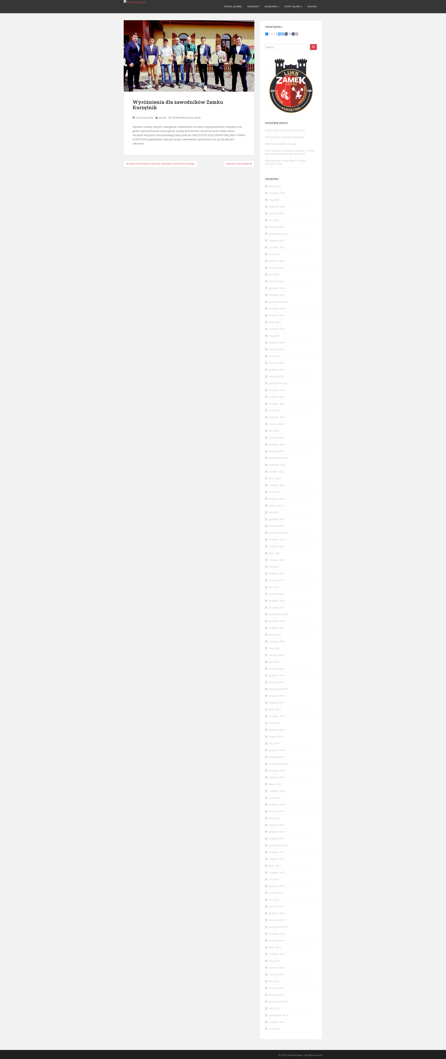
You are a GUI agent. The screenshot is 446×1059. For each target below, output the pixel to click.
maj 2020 (274, 648)
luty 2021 (274, 587)
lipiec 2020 (275, 634)
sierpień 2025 (276, 240)
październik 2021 (278, 532)
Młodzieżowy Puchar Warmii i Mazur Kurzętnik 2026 (285, 162)
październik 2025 (278, 233)
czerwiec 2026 (277, 193)
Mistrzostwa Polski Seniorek (281, 143)
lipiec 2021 (275, 553)
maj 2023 (274, 410)
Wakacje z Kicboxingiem (238, 163)
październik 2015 (278, 1001)
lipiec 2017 (275, 865)
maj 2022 (274, 492)
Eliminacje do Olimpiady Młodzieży (284, 137)
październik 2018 (278, 763)
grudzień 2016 (277, 913)
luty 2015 (274, 1008)
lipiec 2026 (275, 186)
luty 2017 (274, 899)
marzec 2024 (276, 349)
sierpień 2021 (276, 546)
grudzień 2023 (277, 369)
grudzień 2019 (277, 675)
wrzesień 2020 (277, 621)
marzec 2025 (276, 267)
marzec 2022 (276, 505)
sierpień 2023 (276, 396)
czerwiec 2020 (277, 641)
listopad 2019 (276, 682)
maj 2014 (274, 1028)
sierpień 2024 (276, 315)
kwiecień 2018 (277, 804)
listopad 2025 (276, 227)
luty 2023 (274, 430)
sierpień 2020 (276, 628)
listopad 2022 (276, 451)
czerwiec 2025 (277, 247)
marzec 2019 (276, 736)
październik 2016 (278, 926)
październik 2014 (278, 1015)
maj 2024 (274, 335)
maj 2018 (274, 797)
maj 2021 (274, 566)
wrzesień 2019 (277, 695)
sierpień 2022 (276, 471)
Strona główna (233, 6)
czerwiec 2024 (277, 329)
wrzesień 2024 (277, 308)
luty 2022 (274, 512)
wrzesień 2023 (277, 390)
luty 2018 (274, 818)
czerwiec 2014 (277, 1022)
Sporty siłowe (292, 6)
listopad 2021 (276, 526)
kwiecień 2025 (277, 261)
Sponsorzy (253, 6)
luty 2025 (274, 274)
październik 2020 (278, 614)
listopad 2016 (276, 920)
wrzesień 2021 (277, 539)
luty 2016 (274, 981)
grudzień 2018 (277, 750)
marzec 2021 (276, 580)
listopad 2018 (276, 757)
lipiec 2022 (275, 478)
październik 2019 (278, 689)
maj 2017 (274, 879)
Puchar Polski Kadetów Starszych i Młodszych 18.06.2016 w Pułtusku (161, 163)
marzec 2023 (276, 424)
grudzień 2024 (277, 288)
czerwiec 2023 (277, 403)
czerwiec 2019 (277, 716)
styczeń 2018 (276, 825)
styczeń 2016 (276, 988)
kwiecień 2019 (277, 729)
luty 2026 (274, 220)
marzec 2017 (276, 893)
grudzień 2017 (277, 831)
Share (272, 34)
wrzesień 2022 (277, 464)
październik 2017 (278, 845)
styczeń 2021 (276, 594)
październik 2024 (278, 301)
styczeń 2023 (276, 437)
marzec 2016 (276, 974)
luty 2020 (274, 661)
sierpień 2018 (276, 777)
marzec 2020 (276, 655)
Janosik (162, 117)
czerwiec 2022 (277, 485)
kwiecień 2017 (277, 886)
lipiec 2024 (275, 322)
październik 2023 (278, 383)
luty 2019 (274, 743)
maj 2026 (274, 199)
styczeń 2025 (276, 281)
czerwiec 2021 (277, 560)
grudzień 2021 (277, 519)
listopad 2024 (276, 295)
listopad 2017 (276, 838)
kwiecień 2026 (277, 206)
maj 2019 (274, 723)
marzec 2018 (276, 811)
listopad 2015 (276, 994)
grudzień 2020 (277, 600)
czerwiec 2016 (277, 954)
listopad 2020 (276, 607)
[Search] (313, 47)
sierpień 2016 (276, 940)
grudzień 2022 (277, 444)
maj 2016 (274, 960)
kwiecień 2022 (277, 498)
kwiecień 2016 (277, 967)
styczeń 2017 (276, 906)
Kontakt (312, 6)
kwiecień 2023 (277, 417)
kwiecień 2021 (277, 573)
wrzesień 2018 (277, 770)
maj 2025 (274, 254)
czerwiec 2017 (277, 872)
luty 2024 (274, 356)
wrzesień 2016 (277, 933)
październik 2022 (278, 458)
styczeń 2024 (276, 362)
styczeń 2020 (276, 668)
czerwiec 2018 (277, 791)
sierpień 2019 (276, 702)
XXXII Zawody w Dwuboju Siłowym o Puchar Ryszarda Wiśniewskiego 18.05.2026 (290, 152)
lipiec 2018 (275, 784)
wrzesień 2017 (277, 852)
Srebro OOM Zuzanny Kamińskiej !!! (285, 130)
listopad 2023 (276, 376)
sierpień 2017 (276, 859)
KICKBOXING (271, 6)
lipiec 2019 (275, 709)
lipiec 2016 (275, 947)
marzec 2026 (276, 213)
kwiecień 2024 (277, 342)
